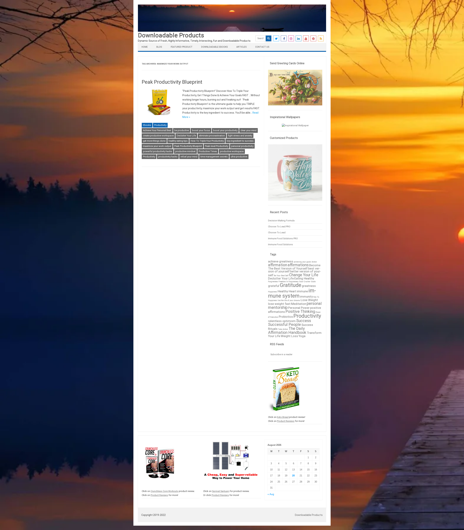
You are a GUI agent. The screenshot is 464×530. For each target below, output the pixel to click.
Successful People (284, 324)
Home (145, 47)
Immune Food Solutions (280, 244)
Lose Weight (309, 300)
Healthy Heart (287, 291)
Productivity (160, 125)
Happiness (272, 292)
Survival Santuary (220, 491)
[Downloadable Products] (232, 30)
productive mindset (185, 151)
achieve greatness (280, 261)
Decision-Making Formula (281, 220)
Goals (313, 281)
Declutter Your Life (186, 135)
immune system (292, 293)
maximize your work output (157, 146)
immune (302, 291)
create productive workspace (158, 135)
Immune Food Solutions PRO (283, 238)
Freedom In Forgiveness (289, 281)
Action (314, 262)
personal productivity (242, 146)
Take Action (283, 329)
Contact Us (262, 47)
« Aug (271, 494)
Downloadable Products (171, 35)
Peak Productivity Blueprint (172, 82)
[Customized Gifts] (295, 202)
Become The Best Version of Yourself (294, 266)
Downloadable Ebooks (214, 47)
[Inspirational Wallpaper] (295, 125)
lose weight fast (279, 304)
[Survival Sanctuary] (230, 487)
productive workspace (232, 151)
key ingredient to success (240, 140)
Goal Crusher (304, 281)
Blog (159, 47)
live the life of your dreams (289, 300)
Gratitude (290, 285)
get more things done (154, 140)
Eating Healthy (304, 278)
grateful (273, 286)
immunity (306, 296)
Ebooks (147, 125)
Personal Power (299, 308)
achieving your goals (302, 262)
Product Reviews (285, 421)
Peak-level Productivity (216, 146)
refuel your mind (189, 156)
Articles (241, 47)
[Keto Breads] (283, 413)
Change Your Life (303, 275)
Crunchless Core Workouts (164, 491)
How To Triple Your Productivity (207, 140)
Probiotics (286, 316)
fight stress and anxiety (240, 135)
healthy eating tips (178, 140)
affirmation (277, 265)
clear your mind (248, 130)
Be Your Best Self (281, 275)
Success (303, 320)
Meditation (298, 304)
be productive (181, 130)
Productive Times (208, 151)
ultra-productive (239, 156)
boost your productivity (225, 130)
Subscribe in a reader (281, 354)
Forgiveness (273, 281)
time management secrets (214, 156)
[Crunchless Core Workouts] (159, 487)
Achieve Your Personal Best (157, 130)
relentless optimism (282, 321)
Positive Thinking (300, 311)
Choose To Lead (276, 232)
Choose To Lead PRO (279, 226)
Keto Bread (283, 417)
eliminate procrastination (212, 135)
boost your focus (201, 130)
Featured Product (181, 47)
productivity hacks (167, 156)
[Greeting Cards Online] (295, 107)
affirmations (298, 265)
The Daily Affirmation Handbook (287, 330)
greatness (309, 286)
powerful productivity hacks (157, 151)
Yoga (302, 336)
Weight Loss (289, 336)
